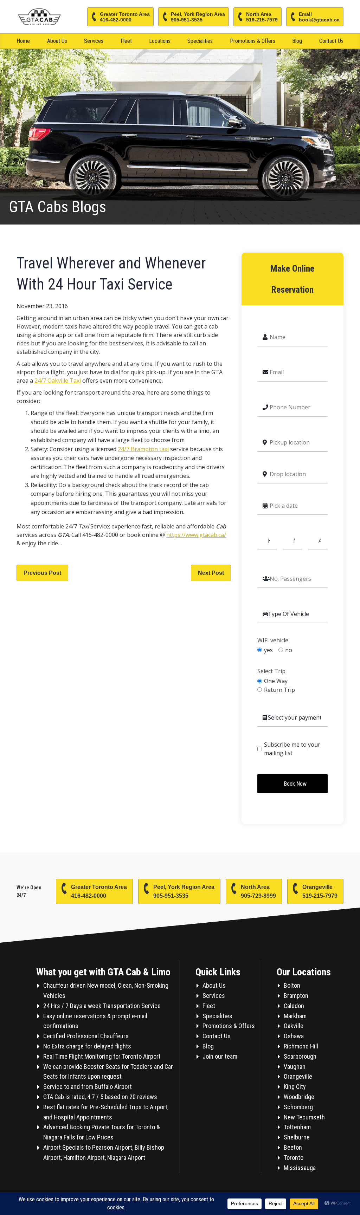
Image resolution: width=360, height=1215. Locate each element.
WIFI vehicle (272, 640)
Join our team (219, 1056)
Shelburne (297, 1137)
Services (93, 41)
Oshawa (294, 1036)
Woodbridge (299, 1096)
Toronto (293, 1157)
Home (23, 41)
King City (295, 1086)
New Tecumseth (304, 1117)
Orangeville (320, 891)
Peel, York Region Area (198, 16)
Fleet (126, 41)
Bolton (292, 985)
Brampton (296, 995)
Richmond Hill (301, 1046)
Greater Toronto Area (125, 16)
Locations (160, 41)
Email (319, 16)
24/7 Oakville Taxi (57, 380)
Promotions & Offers (252, 41)
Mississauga (300, 1167)
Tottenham (297, 1127)
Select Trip (271, 671)
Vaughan (295, 1066)
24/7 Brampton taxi (143, 449)
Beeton (293, 1147)
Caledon (294, 1005)
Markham (295, 1016)
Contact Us (331, 41)
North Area (262, 16)
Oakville (293, 1025)
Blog (297, 41)
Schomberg (298, 1107)
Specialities (200, 41)
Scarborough (300, 1056)
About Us (57, 41)
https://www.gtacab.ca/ (196, 535)
